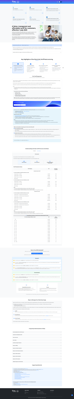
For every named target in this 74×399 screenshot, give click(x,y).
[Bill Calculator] (72, 395)
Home (25, 391)
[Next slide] (63, 67)
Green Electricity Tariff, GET (18, 378)
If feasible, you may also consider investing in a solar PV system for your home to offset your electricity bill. (29, 319)
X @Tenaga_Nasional (25, 384)
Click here (47, 315)
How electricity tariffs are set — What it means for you (21, 45)
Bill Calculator (26, 392)
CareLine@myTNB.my (17, 383)
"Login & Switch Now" (26, 111)
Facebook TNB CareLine (19, 384)
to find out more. (51, 315)
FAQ (25, 393)
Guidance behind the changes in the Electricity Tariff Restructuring (22, 52)
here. (28, 140)
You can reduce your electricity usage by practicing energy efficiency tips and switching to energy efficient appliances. (30, 315)
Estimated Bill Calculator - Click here (37, 253)
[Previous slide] (10, 67)
